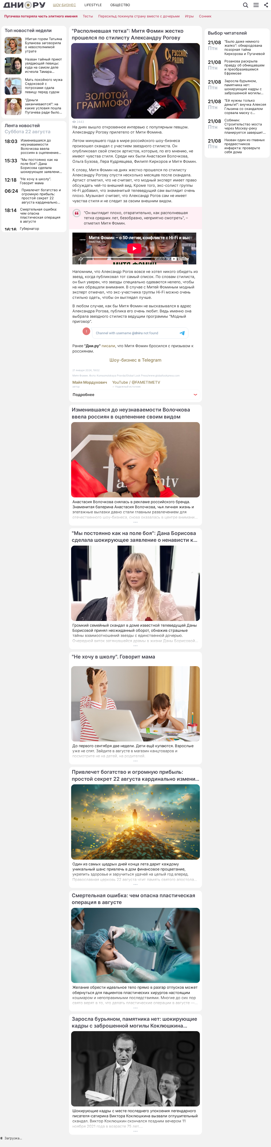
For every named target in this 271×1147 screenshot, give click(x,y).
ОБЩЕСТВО (120, 5)
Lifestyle (93, 5)
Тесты (88, 16)
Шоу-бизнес (64, 5)
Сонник (205, 16)
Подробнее (83, 394)
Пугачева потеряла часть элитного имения (40, 16)
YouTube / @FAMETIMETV (136, 382)
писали (108, 346)
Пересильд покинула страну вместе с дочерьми (139, 16)
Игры (189, 16)
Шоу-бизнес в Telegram (135, 360)
